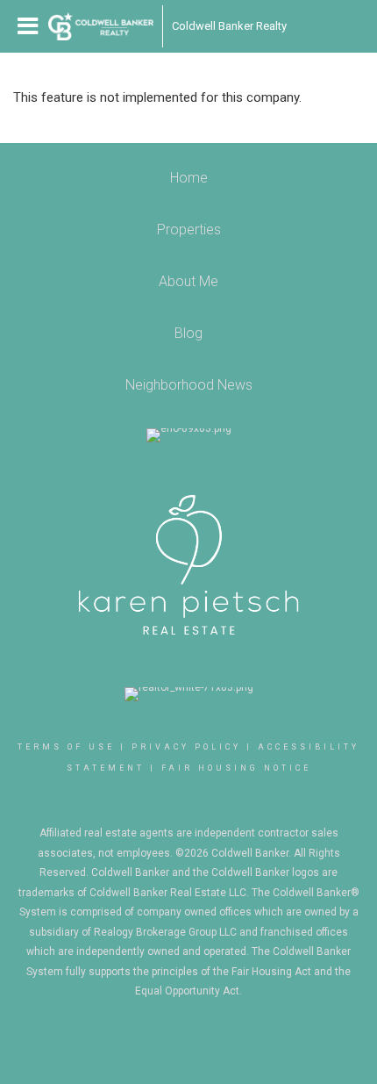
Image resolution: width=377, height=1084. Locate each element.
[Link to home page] (100, 26)
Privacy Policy (186, 747)
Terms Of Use (66, 747)
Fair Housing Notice (236, 768)
